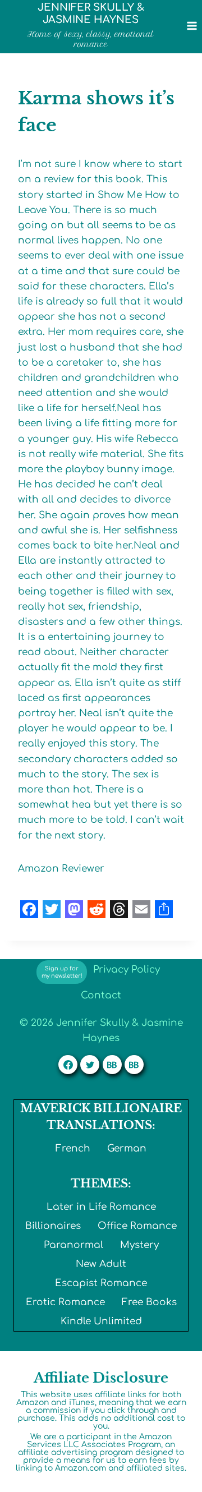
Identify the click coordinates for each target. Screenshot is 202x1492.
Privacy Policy (126, 969)
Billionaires (53, 1226)
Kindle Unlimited (101, 1321)
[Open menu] (191, 25)
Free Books (149, 1302)
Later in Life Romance (101, 1206)
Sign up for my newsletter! (62, 972)
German (126, 1148)
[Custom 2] (134, 1064)
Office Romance (137, 1226)
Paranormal (73, 1245)
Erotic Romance (65, 1302)
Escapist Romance (101, 1283)
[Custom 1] (112, 1064)
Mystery (139, 1245)
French (73, 1148)
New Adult (101, 1264)
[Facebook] (67, 1064)
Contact (101, 995)
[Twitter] (89, 1064)
